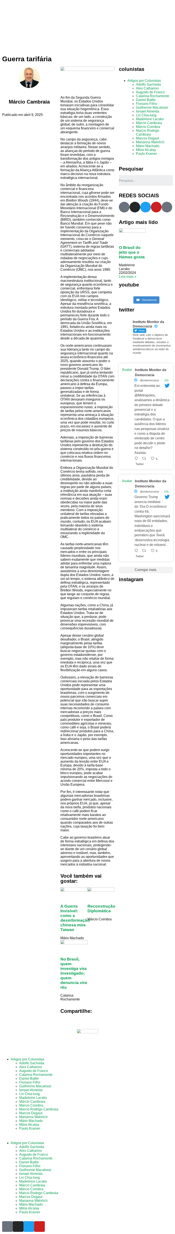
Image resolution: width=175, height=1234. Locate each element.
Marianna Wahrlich (150, 142)
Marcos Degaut (147, 138)
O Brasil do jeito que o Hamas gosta (132, 252)
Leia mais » (127, 276)
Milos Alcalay (146, 150)
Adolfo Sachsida (148, 84)
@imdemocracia (149, 380)
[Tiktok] (167, 207)
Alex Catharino (147, 88)
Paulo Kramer (146, 153)
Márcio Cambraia (149, 123)
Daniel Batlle (146, 100)
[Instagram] (135, 207)
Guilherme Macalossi (152, 107)
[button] (87, 1136)
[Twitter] (145, 207)
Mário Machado (147, 146)
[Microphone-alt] (124, 207)
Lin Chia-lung (146, 115)
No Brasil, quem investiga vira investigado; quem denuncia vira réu (73, 973)
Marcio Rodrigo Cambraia (147, 132)
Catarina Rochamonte (152, 96)
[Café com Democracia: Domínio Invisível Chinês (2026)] (146, 293)
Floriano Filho (146, 103)
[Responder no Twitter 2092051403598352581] (137, 550)
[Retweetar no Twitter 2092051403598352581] (145, 550)
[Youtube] (156, 207)
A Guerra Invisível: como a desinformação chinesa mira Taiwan (75, 918)
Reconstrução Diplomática (101, 908)
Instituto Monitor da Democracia (150, 372)
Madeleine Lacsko (150, 119)
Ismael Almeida (147, 111)
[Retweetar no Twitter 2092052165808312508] (145, 458)
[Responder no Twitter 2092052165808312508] (137, 458)
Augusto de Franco (150, 92)
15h (166, 380)
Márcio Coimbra (148, 127)
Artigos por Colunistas (144, 80)
